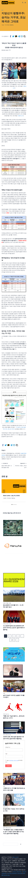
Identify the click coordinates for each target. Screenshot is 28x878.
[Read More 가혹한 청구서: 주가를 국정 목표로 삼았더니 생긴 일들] (14, 779)
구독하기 (8, 765)
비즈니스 (7, 714)
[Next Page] (17, 640)
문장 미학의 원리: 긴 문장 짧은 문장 (7, 465)
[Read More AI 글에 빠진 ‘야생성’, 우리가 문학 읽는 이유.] (14, 800)
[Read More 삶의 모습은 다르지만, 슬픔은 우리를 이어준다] (14, 686)
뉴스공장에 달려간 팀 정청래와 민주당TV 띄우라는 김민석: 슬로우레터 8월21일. (13, 627)
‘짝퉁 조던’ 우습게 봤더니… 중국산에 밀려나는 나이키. (13, 717)
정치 (2, 10)
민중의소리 (20, 115)
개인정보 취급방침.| (12, 873)
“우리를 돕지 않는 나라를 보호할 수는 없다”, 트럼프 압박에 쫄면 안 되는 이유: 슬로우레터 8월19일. (13, 831)
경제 (4, 786)
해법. (10, 603)
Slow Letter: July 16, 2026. (11, 495)
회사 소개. (15, 857)
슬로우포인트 (5, 806)
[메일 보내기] (21, 36)
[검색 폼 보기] (22, 2)
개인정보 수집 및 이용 (13, 760)
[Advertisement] (14, 562)
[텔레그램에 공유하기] (19, 36)
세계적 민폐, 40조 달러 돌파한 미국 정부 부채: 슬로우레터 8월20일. (13, 737)
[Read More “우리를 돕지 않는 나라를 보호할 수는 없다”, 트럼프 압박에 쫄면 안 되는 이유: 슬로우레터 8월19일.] (14, 820)
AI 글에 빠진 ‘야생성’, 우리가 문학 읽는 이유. (13, 810)
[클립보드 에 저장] (24, 36)
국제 (4, 693)
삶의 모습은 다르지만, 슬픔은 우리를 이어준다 (13, 696)
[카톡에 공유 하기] (16, 36)
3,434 (12, 639)
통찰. (7, 603)
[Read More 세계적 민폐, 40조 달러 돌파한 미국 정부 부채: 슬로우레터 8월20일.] (14, 727)
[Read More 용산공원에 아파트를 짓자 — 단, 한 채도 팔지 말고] (14, 596)
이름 (6, 753)
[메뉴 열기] (25, 3)
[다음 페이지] (24, 491)
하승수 (3, 24)
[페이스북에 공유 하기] (10, 36)
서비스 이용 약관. (17, 871)
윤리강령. (20, 873)
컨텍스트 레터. (6, 623)
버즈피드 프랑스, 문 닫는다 (20, 465)
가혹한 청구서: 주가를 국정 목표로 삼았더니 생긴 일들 (14, 789)
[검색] (21, 844)
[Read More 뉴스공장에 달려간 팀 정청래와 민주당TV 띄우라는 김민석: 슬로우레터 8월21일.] (14, 617)
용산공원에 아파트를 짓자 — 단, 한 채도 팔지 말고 (13, 606)
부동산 (4, 603)
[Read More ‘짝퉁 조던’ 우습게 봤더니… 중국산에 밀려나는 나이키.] (14, 707)
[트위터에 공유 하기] (13, 36)
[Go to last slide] (4, 491)
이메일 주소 (7, 747)
